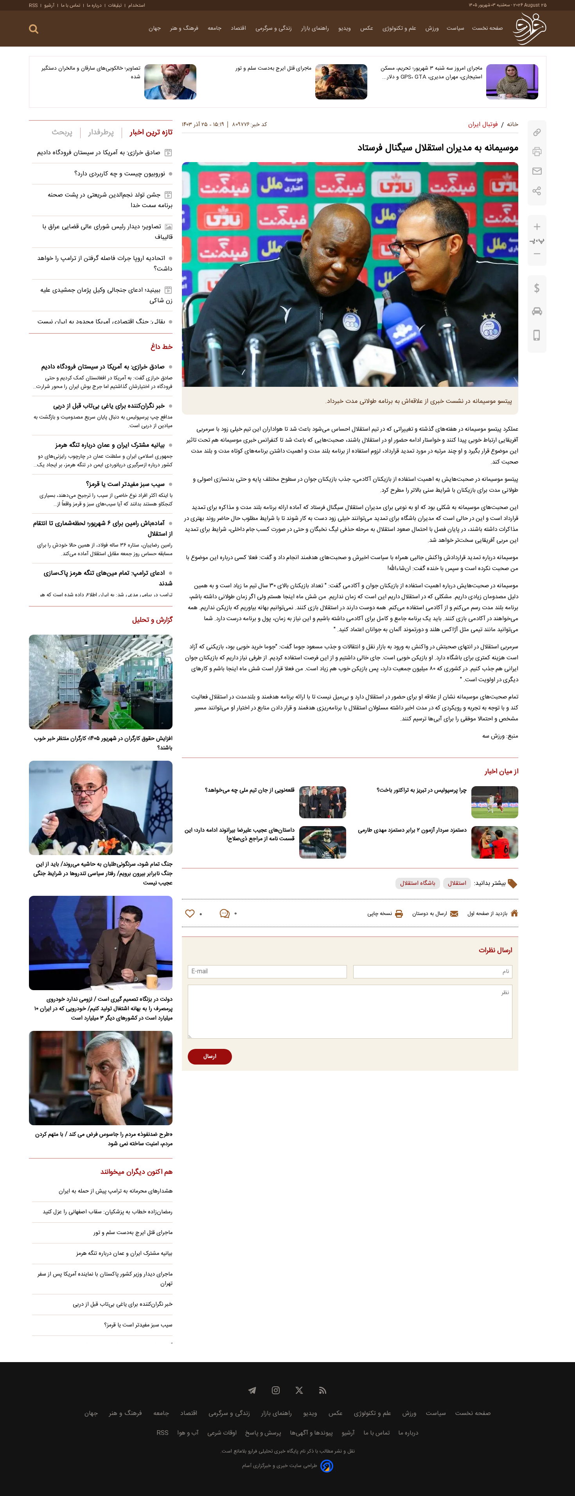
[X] (299, 1390)
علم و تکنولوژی (400, 28)
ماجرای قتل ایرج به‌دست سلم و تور (273, 68)
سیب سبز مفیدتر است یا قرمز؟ (125, 484)
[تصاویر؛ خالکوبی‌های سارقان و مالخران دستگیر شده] (170, 81)
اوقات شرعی (222, 1433)
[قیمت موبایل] (537, 337)
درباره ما (94, 5)
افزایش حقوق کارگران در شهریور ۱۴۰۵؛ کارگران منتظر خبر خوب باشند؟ (103, 743)
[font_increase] (537, 227)
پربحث (62, 132)
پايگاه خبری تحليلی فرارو (272, 1451)
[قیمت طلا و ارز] (537, 290)
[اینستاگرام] (275, 1390)
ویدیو (345, 28)
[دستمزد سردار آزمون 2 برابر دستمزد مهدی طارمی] (494, 842)
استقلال (457, 883)
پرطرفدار (101, 132)
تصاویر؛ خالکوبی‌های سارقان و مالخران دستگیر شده (90, 72)
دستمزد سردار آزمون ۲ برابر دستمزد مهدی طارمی (412, 830)
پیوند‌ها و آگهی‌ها (311, 1433)
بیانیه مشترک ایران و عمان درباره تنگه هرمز (110, 445)
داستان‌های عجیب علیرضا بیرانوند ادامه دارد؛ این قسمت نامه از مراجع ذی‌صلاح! (240, 834)
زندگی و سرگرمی (274, 28)
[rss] (322, 1390)
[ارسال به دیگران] (537, 171)
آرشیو (49, 5)
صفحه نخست (487, 28)
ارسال (209, 1056)
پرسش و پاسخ (263, 1433)
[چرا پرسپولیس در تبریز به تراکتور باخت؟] (494, 802)
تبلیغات (115, 5)
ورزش (432, 28)
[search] (33, 29)
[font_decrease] (537, 254)
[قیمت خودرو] (537, 313)
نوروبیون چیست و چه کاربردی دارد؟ (119, 174)
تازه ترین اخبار (151, 132)
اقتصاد (239, 28)
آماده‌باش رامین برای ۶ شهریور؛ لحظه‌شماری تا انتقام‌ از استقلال (102, 529)
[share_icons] (537, 191)
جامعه (215, 28)
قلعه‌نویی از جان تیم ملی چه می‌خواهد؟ (250, 790)
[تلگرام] (252, 1390)
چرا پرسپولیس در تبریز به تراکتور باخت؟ (422, 790)
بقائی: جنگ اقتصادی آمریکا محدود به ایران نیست (101, 322)
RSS (33, 5)
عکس (367, 28)
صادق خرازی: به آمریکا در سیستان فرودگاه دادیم (98, 153)
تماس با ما (70, 5)
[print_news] (537, 151)
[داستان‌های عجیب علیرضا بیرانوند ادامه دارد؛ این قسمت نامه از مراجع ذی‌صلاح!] (322, 842)
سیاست (455, 28)
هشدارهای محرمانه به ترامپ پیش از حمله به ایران (115, 1191)
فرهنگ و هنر (185, 28)
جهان (155, 28)
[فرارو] (529, 28)
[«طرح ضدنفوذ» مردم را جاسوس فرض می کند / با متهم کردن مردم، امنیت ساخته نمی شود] (100, 1078)
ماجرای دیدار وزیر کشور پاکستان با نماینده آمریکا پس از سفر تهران (105, 1279)
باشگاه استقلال (417, 883)
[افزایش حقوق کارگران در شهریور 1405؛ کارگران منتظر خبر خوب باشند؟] (100, 682)
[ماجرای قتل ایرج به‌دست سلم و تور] (341, 81)
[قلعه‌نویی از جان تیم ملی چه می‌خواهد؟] (322, 802)
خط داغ (161, 347)
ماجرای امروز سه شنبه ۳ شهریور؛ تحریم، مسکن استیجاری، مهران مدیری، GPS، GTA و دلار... (431, 72)
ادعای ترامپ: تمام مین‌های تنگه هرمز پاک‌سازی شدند (108, 578)
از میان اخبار (501, 772)
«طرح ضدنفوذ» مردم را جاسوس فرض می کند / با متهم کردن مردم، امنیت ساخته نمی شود (103, 1139)
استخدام (136, 5)
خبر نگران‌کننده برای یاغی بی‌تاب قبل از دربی (109, 406)
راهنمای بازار (316, 28)
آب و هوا (188, 1433)
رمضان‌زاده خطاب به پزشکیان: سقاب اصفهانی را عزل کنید (107, 1212)
